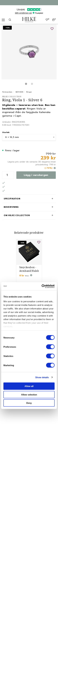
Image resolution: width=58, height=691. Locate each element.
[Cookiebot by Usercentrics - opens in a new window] (42, 286)
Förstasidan (7, 92)
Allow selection (29, 394)
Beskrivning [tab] (11, 207)
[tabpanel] (29, 51)
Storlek (6, 132)
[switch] (50, 346)
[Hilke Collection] (29, 19)
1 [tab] (26, 84)
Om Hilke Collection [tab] (17, 215)
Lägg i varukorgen (36, 175)
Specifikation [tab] (12, 198)
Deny (29, 403)
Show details (42, 377)
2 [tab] (32, 84)
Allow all (29, 386)
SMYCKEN (19, 92)
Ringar (29, 92)
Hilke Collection (11, 96)
